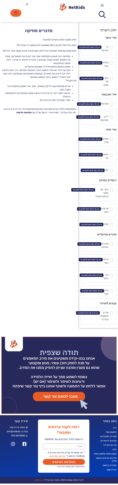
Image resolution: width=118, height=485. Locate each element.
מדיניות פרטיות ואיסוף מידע (106, 459)
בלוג (115, 449)
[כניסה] (26, 4)
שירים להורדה (110, 445)
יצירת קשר (111, 469)
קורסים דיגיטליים (109, 440)
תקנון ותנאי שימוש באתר (105, 453)
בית (115, 427)
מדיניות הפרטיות (57, 456)
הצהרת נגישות (110, 465)
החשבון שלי (111, 432)
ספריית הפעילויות (108, 436)
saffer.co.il (39, 480)
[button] (102, 5)
